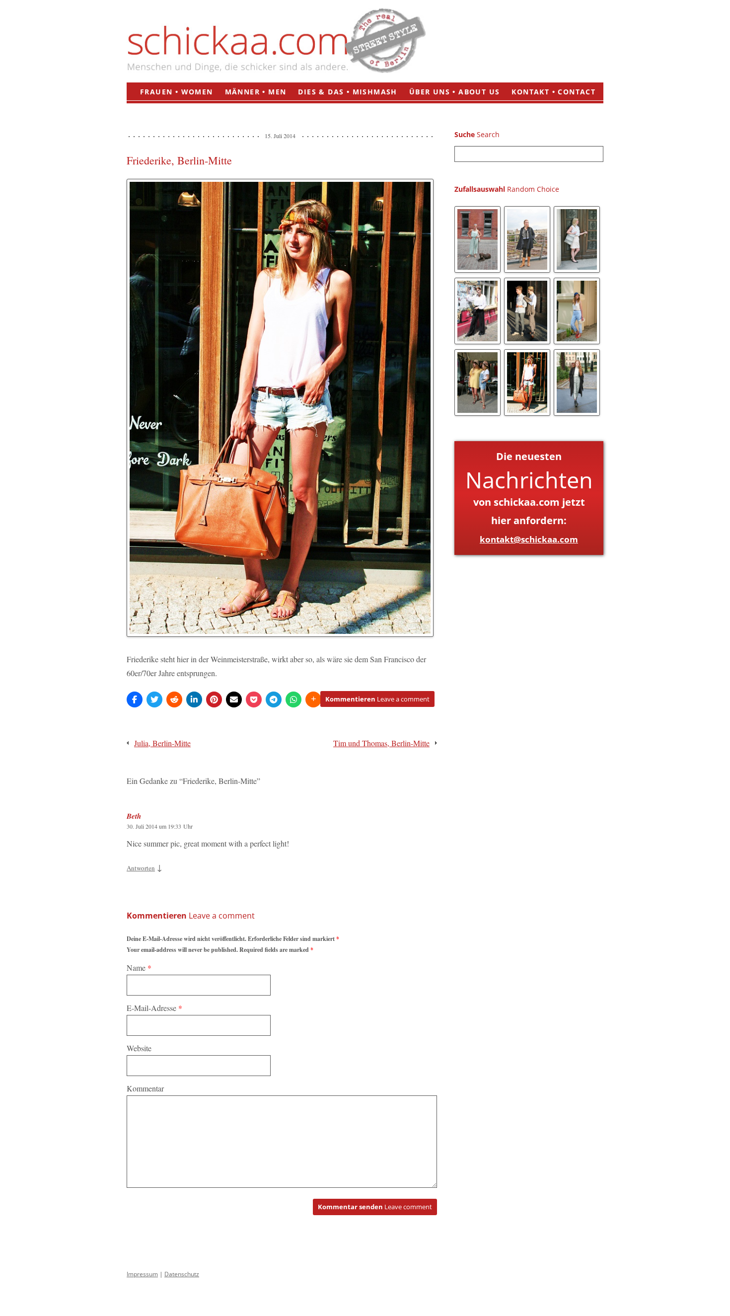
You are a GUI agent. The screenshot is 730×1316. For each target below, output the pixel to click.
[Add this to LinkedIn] (194, 699)
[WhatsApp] (293, 699)
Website (139, 1048)
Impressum (142, 1274)
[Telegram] (274, 699)
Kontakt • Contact (553, 91)
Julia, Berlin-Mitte (162, 743)
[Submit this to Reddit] (174, 699)
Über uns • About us (454, 91)
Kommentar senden (375, 1206)
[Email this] (234, 699)
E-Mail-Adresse (154, 1008)
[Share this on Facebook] (135, 699)
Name (139, 967)
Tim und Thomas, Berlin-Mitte (381, 743)
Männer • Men (256, 91)
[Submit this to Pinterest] (214, 699)
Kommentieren (377, 699)
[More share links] (313, 699)
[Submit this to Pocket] (254, 699)
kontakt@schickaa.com (529, 539)
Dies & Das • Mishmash (347, 91)
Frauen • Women (176, 91)
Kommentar (145, 1088)
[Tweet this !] (154, 699)
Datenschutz (181, 1274)
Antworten (141, 867)
